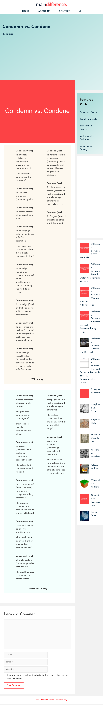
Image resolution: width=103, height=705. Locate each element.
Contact (64, 11)
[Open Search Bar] (79, 11)
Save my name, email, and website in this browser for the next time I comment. (38, 677)
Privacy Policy (61, 700)
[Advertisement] (51, 55)
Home (26, 11)
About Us (44, 11)
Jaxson (10, 34)
